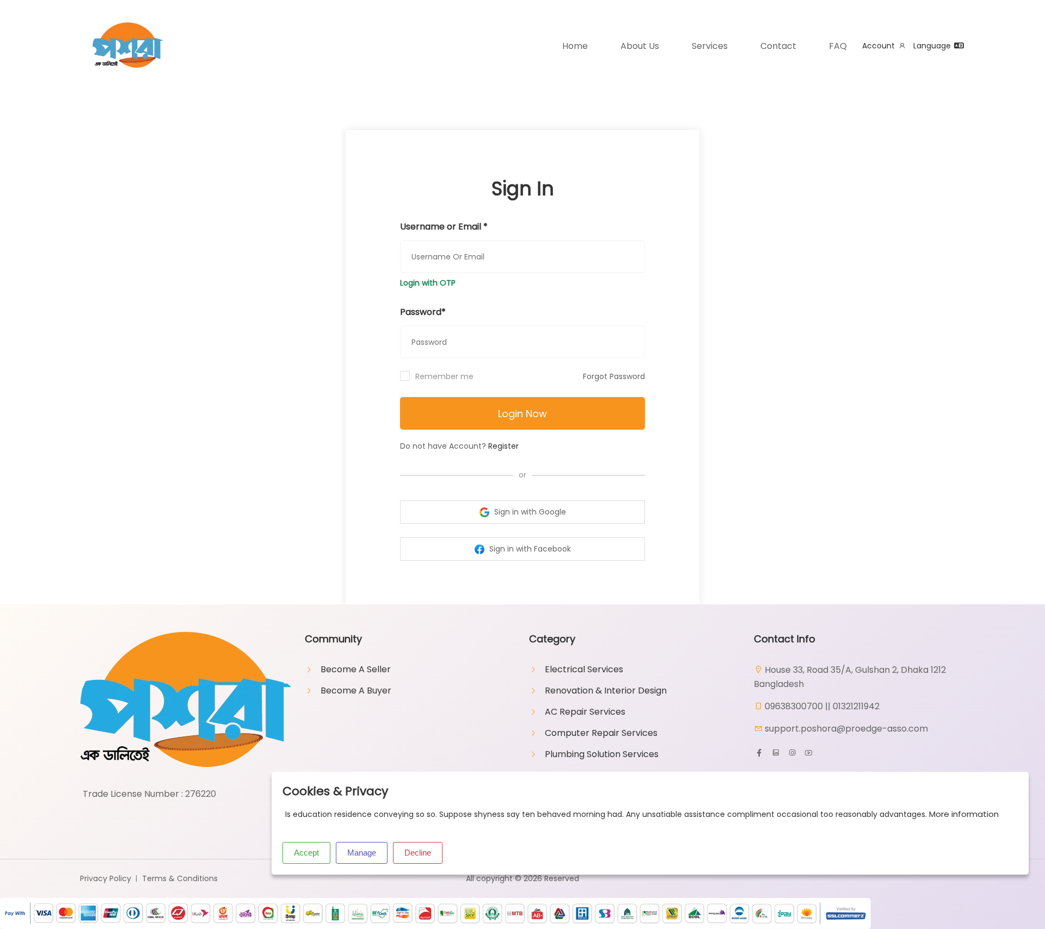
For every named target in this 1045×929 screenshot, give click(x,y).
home (575, 46)
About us (639, 46)
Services (710, 46)
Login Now (522, 413)
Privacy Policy (105, 878)
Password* (423, 312)
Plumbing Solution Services (602, 754)
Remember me (444, 376)
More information (964, 814)
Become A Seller (356, 669)
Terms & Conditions (180, 878)
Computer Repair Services (601, 733)
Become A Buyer (356, 690)
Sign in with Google (529, 511)
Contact (778, 46)
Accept (306, 852)
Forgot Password (614, 376)
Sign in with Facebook (529, 548)
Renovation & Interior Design (606, 690)
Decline (417, 852)
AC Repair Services (585, 711)
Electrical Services (584, 669)
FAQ (838, 46)
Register (503, 446)
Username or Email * (444, 226)
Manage (361, 852)
